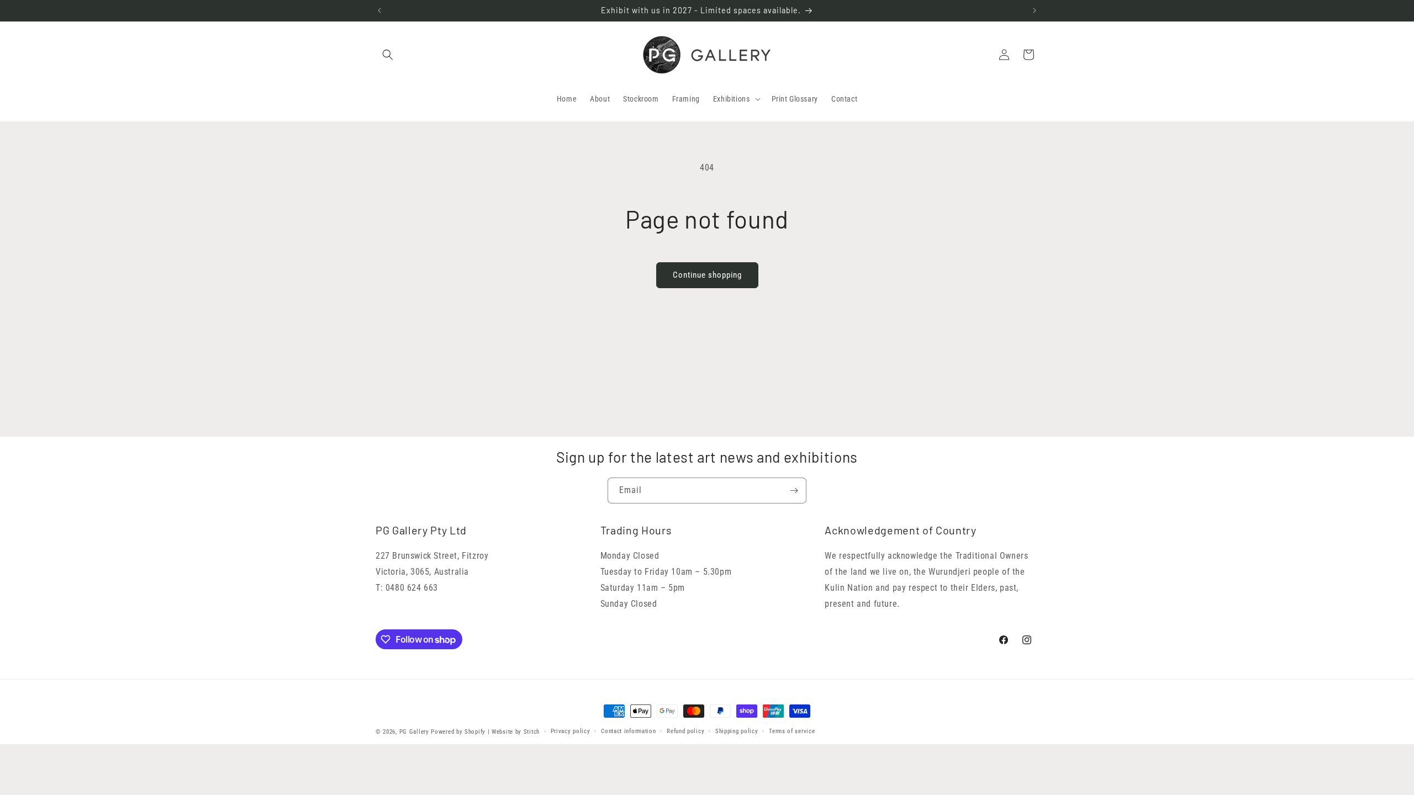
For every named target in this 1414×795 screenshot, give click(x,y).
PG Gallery (414, 731)
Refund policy (685, 731)
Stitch (532, 731)
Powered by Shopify (458, 731)
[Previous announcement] (379, 10)
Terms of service (792, 731)
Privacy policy (570, 731)
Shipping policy (736, 731)
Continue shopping (707, 275)
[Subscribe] (794, 491)
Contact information (628, 731)
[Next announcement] (1034, 10)
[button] (388, 55)
